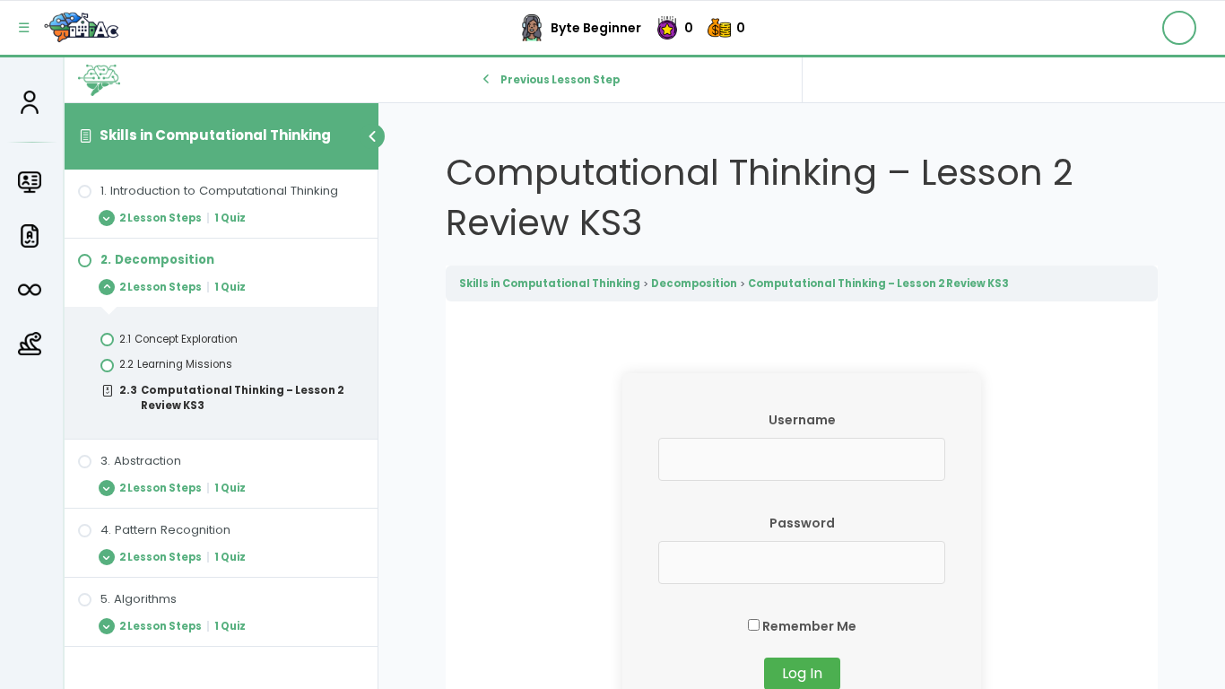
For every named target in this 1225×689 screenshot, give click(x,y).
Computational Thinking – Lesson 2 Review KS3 (878, 283)
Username (802, 420)
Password (802, 523)
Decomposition (694, 283)
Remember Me (808, 626)
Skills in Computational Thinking (215, 135)
